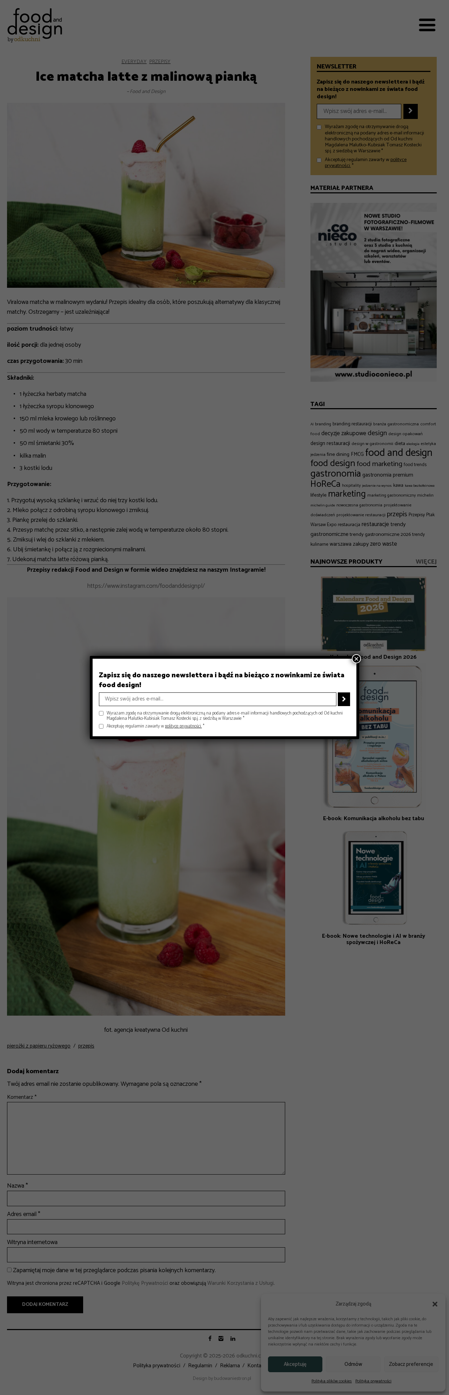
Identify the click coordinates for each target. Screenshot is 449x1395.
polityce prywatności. (183, 726)
